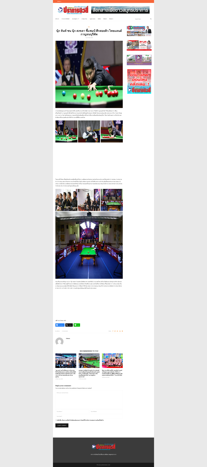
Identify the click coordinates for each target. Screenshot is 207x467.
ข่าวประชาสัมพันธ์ (65, 18)
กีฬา (89, 27)
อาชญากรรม (84, 18)
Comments (65, 331)
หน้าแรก (57, 18)
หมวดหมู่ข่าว (75, 18)
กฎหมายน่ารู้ (92, 18)
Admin (57, 331)
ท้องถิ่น (99, 18)
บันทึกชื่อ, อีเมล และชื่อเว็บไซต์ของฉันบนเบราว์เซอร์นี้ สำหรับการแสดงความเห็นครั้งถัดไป (80, 420)
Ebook (105, 18)
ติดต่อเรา (59, 1)
